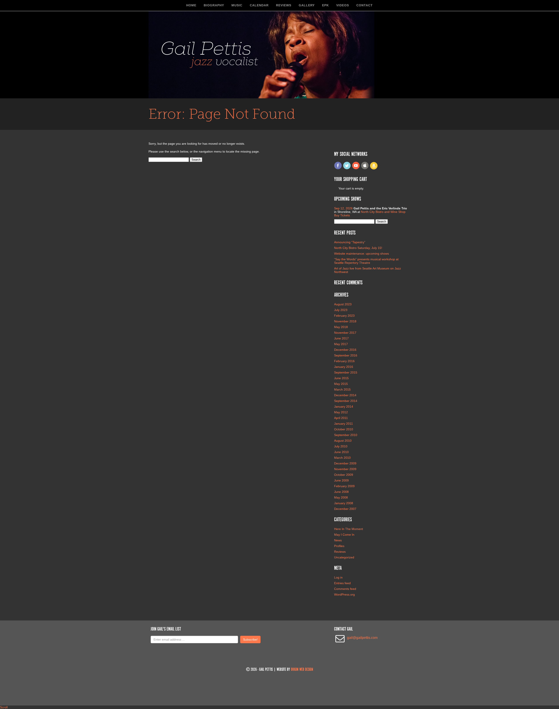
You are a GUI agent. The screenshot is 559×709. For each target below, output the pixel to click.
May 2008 (341, 497)
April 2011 (341, 418)
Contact (364, 5)
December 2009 (345, 463)
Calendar (259, 5)
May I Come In (344, 534)
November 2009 (345, 469)
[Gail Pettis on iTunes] (365, 168)
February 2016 (344, 361)
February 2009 (344, 486)
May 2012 (341, 412)
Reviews (283, 5)
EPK (325, 5)
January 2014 (343, 406)
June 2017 (341, 338)
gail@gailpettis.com (362, 637)
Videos (342, 5)
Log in (338, 577)
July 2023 (340, 310)
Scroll (4, 707)
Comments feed (345, 589)
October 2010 (343, 429)
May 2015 (341, 384)
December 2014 (345, 395)
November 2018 (345, 321)
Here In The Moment (348, 529)
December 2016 (345, 349)
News (338, 540)
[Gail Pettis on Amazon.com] (374, 168)
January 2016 (343, 366)
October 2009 (343, 474)
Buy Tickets (342, 215)
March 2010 (342, 457)
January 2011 (343, 423)
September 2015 (345, 372)
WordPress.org (344, 594)
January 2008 (343, 503)
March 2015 (342, 389)
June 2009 (341, 480)
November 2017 (345, 332)
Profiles (339, 546)
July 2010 (340, 446)
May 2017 (341, 344)
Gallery (307, 5)
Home (191, 5)
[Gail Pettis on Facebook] (338, 168)
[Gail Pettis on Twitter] (347, 168)
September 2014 (345, 401)
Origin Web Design (302, 669)
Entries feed (342, 583)
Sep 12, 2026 (344, 208)
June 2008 (341, 492)
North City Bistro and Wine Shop (383, 212)
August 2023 (343, 304)
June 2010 (341, 452)
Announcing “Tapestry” (349, 242)
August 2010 (343, 440)
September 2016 (345, 355)
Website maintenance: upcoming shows (361, 253)
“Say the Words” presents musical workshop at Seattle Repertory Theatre (366, 260)
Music (236, 5)
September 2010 (345, 435)
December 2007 (345, 509)
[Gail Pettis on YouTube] (356, 168)
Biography (214, 5)
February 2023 (344, 315)
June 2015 (341, 378)
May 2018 (341, 327)
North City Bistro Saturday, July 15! (358, 248)
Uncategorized (344, 557)
